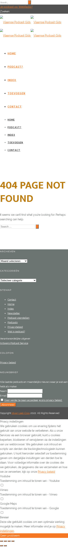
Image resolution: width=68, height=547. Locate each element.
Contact (15, 106)
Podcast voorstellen (18, 317)
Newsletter (14, 313)
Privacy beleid (8, 362)
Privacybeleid (15, 327)
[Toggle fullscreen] (9, 541)
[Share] (5, 541)
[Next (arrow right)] (5, 545)
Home (12, 53)
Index (12, 80)
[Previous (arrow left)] (1, 545)
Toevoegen (16, 93)
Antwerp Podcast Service (14, 343)
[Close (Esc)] (1, 541)
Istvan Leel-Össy (21, 413)
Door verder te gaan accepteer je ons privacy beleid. (33, 400)
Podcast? (15, 66)
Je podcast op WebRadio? (16, 6)
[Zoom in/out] (12, 541)
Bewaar (4, 517)
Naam (3, 391)
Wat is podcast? (16, 331)
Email (3, 395)
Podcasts (13, 322)
